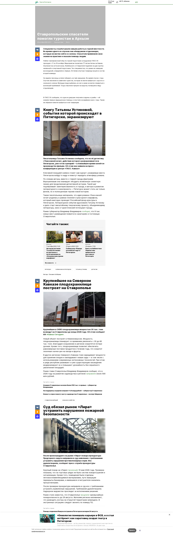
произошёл (73, 470)
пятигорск (48, 269)
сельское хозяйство (68, 400)
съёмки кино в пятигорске (63, 269)
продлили (85, 495)
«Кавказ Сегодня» (55, 334)
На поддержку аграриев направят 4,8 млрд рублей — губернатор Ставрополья (72, 391)
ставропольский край (51, 400)
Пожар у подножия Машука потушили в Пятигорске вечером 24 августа (70, 511)
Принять (132, 530)
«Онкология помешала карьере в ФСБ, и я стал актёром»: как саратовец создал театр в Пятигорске (85, 518)
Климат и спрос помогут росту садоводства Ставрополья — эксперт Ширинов (72, 394)
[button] (47, 518)
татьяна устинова (81, 269)
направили (91, 374)
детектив (94, 269)
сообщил (86, 211)
